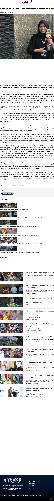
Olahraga (28, 278)
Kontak (40, 495)
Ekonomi (27, 293)
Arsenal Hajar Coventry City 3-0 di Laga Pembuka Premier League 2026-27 (21, 244)
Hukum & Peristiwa (30, 370)
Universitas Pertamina (7, 193)
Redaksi (9, 495)
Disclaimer (32, 495)
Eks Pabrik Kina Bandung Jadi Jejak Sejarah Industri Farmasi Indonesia (20, 252)
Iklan (37, 495)
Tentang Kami (3, 495)
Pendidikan (28, 383)
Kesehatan (28, 343)
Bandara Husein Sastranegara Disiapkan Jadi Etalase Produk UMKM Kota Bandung (23, 218)
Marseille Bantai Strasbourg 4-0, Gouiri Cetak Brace (14, 209)
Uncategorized (42, 480)
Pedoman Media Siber (17, 495)
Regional (31, 489)
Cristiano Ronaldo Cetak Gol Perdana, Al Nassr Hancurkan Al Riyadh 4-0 (20, 235)
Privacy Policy (26, 495)
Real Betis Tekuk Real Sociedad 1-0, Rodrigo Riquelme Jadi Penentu (19, 226)
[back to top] (51, 498)
